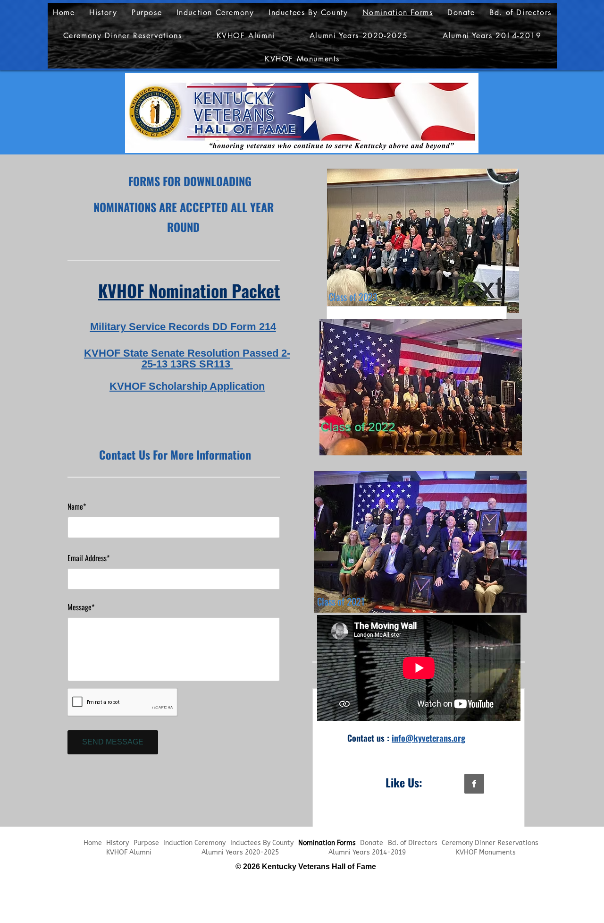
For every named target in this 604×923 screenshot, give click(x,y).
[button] (358, 35)
